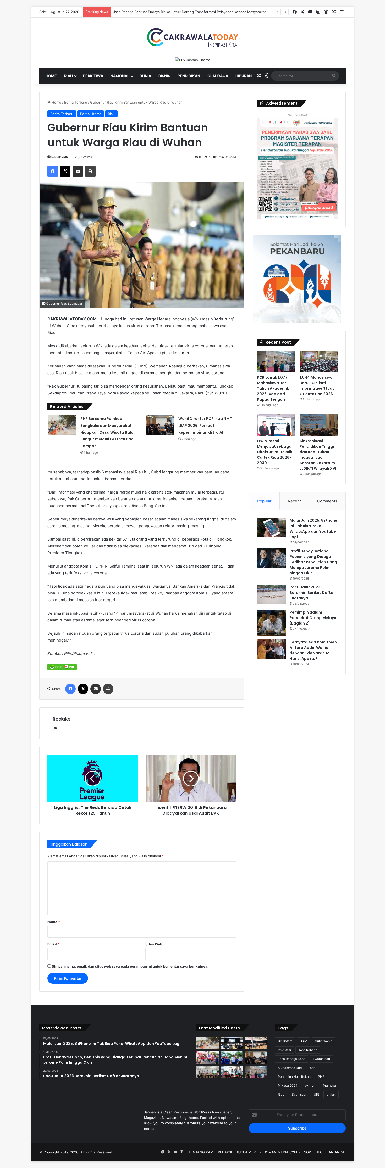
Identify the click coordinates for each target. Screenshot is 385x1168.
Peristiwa (93, 75)
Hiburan (243, 75)
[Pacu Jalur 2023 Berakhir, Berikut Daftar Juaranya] (271, 594)
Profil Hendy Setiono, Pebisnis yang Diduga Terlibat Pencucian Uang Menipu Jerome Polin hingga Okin (313, 562)
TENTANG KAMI (201, 1152)
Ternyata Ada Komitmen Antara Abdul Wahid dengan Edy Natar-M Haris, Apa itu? (313, 650)
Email (53, 944)
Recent (294, 500)
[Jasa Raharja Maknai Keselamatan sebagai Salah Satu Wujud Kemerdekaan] (256, 1043)
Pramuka (329, 1085)
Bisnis (164, 75)
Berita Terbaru (75, 102)
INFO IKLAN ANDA (329, 1152)
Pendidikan (189, 75)
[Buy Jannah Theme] (192, 60)
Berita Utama (90, 114)
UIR (316, 1094)
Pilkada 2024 (288, 1085)
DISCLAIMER (245, 1152)
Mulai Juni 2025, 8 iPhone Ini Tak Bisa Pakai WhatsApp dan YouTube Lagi (313, 529)
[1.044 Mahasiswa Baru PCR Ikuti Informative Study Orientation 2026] (319, 361)
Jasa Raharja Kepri (291, 1059)
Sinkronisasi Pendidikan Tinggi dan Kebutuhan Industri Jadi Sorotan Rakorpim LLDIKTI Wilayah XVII (318, 454)
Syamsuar (299, 1094)
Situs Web (153, 944)
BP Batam (285, 1041)
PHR (321, 1077)
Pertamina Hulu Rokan (294, 1077)
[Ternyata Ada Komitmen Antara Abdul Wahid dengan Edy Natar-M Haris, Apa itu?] (271, 649)
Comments (327, 500)
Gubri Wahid (323, 1041)
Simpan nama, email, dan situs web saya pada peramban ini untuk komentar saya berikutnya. (130, 966)
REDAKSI (225, 1152)
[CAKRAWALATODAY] (192, 37)
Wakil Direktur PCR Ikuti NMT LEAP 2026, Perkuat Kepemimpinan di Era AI (205, 425)
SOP (307, 1152)
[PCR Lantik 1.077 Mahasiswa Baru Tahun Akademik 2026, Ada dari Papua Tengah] (276, 361)
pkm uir (310, 1085)
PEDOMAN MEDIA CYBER (279, 1152)
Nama (53, 922)
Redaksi (57, 157)
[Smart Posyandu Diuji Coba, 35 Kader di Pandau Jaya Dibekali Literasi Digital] (207, 1072)
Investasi (284, 1050)
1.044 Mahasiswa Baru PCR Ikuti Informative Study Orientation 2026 (317, 385)
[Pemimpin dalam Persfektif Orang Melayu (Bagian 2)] (271, 623)
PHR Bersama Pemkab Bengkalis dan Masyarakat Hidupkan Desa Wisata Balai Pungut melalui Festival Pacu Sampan (108, 432)
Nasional (120, 75)
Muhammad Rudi (290, 1068)
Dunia (145, 75)
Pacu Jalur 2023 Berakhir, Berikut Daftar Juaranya (312, 593)
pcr (312, 1068)
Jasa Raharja (307, 1050)
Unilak (331, 1094)
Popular (264, 500)
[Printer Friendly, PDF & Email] (62, 667)
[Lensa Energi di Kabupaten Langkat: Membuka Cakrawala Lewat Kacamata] (232, 1072)
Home (51, 75)
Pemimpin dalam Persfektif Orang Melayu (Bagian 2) (313, 618)
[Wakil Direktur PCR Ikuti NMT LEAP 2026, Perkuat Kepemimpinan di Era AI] (160, 425)
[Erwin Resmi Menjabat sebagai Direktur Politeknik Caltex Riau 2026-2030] (276, 425)
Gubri (303, 1041)
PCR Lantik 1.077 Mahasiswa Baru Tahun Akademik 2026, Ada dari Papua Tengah (273, 388)
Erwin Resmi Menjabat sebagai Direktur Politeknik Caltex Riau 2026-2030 (275, 452)
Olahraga (217, 75)
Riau (68, 75)
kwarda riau (321, 1059)
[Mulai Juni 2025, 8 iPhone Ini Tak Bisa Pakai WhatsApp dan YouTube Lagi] (271, 527)
